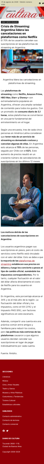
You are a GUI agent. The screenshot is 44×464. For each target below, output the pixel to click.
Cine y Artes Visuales (10, 22)
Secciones (7, 372)
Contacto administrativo (12, 416)
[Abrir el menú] (40, 15)
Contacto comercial (10, 424)
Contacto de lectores (10, 420)
